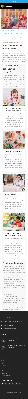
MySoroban (2, 5)
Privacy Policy (5, 373)
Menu (25, 6)
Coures (3, 362)
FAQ (3, 368)
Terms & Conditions (6, 375)
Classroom (4, 365)
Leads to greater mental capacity (14, 151)
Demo (3, 360)
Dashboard (4, 367)
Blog (3, 370)
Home (3, 358)
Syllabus (3, 363)
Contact (3, 372)
